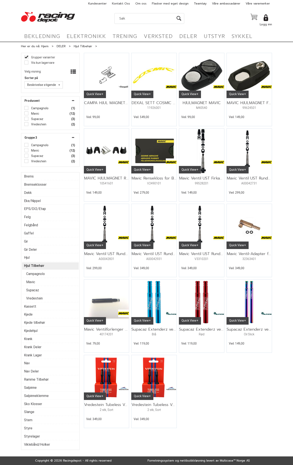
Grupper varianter (42, 57)
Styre (28, 428)
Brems (29, 176)
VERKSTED (158, 36)
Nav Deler (31, 371)
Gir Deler (30, 250)
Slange (29, 412)
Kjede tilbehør (34, 323)
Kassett (30, 306)
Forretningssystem (161, 460)
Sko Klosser (33, 404)
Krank (28, 339)
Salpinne (30, 388)
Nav (27, 363)
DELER (188, 36)
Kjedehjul (31, 331)
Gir (26, 241)
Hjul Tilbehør (83, 46)
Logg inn (266, 24)
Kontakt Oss (121, 3)
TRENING (125, 36)
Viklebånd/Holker (37, 444)
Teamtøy (200, 3)
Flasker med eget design (170, 3)
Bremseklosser (35, 184)
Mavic (34, 113)
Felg (27, 217)
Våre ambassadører (226, 3)
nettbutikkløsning (192, 460)
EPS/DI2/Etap (35, 209)
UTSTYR (214, 36)
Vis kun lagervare (42, 62)
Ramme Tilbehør (36, 379)
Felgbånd (31, 225)
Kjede (28, 314)
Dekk (28, 193)
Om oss (140, 3)
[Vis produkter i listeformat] (72, 72)
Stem (28, 420)
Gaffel (29, 233)
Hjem (44, 46)
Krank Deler (32, 347)
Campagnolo (39, 108)
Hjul (27, 257)
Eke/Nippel (32, 201)
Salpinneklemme (36, 396)
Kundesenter (97, 3)
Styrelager (32, 436)
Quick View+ (94, 94)
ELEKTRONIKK (86, 36)
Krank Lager (33, 355)
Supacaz (36, 119)
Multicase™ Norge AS (235, 460)
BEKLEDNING (42, 36)
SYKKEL (242, 36)
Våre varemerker (258, 3)
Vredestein (38, 124)
